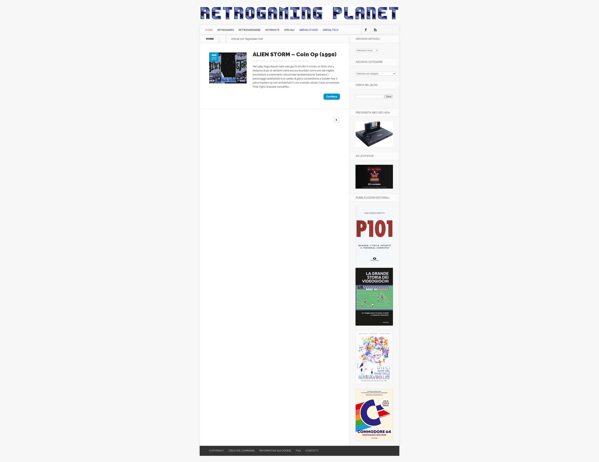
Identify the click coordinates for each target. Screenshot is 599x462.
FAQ (298, 450)
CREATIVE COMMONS (241, 450)
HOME (210, 39)
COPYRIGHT (216, 450)
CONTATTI (311, 450)
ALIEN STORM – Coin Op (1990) (294, 54)
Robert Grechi (278, 61)
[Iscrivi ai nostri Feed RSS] (375, 30)
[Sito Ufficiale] (374, 187)
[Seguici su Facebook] (365, 30)
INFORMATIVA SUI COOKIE (275, 450)
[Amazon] (374, 145)
